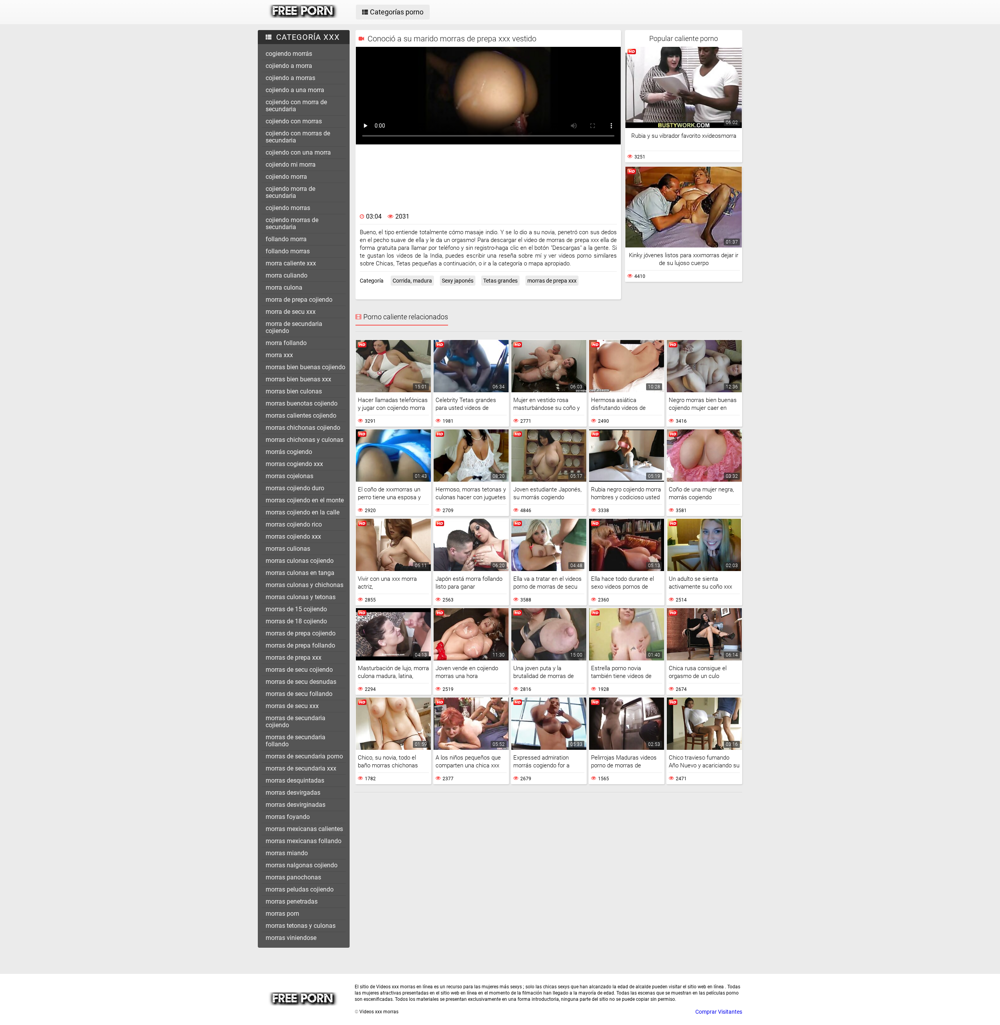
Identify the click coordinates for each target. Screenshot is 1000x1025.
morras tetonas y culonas (301, 925)
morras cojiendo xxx (293, 536)
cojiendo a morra (289, 65)
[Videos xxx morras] (303, 16)
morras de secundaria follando (295, 740)
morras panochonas (293, 877)
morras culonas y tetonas (301, 597)
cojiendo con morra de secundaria (296, 105)
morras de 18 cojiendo (296, 621)
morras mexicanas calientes (304, 829)
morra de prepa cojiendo (299, 299)
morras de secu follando (299, 694)
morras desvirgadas (293, 792)
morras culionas (288, 548)
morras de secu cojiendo (299, 669)
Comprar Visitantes (718, 1012)
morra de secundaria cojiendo (294, 327)
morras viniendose (291, 937)
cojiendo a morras (290, 78)
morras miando (287, 853)
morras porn (282, 913)
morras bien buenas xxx (298, 379)
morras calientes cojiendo (301, 415)
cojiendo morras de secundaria (292, 223)
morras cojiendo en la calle (302, 512)
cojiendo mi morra (291, 164)
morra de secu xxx (291, 311)
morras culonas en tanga (300, 573)
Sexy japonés (457, 281)
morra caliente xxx (291, 263)
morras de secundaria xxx (301, 768)
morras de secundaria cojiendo (295, 721)
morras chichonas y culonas (304, 439)
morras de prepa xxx (293, 657)
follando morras (288, 251)
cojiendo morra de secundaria (290, 192)
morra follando (286, 343)
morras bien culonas (294, 391)
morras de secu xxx (292, 706)
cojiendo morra (286, 176)
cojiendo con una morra (298, 152)
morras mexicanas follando (303, 841)
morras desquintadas (295, 780)
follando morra (286, 239)
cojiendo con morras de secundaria (298, 137)
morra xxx (279, 355)
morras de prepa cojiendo (301, 633)
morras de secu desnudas (301, 681)
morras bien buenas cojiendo (305, 367)
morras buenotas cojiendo (302, 403)
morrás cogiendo (289, 452)
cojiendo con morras (294, 121)
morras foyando (288, 816)
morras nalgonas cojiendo (302, 865)
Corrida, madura (412, 281)
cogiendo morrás (289, 53)
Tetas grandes (500, 281)
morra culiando (286, 275)
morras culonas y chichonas (304, 585)
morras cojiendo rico (294, 524)
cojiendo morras (288, 208)
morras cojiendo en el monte (305, 500)
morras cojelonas (289, 476)
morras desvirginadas (295, 804)
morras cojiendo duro (295, 488)
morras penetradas (292, 901)
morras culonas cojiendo (300, 560)
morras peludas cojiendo (300, 889)
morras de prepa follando (300, 645)
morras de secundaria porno (304, 756)
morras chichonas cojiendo (303, 427)
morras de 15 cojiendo (296, 609)
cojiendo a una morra (295, 90)
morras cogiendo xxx (294, 464)
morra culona (284, 287)
